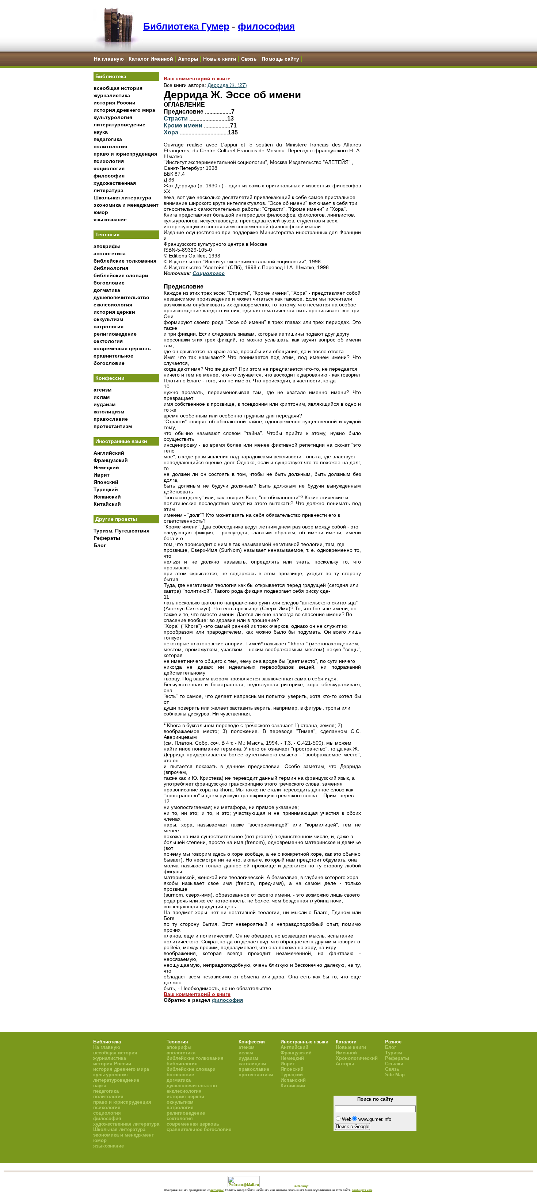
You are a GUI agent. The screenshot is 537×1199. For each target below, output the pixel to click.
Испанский (107, 497)
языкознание (110, 219)
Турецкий (106, 489)
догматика (107, 290)
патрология (108, 326)
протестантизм (113, 426)
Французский (111, 460)
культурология (113, 117)
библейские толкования (125, 261)
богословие (109, 283)
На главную (109, 59)
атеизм (102, 390)
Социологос (209, 273)
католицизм (109, 412)
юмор (101, 212)
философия (266, 26)
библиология (111, 268)
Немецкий (106, 467)
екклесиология (113, 305)
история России (115, 103)
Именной (346, 1052)
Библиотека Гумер (186, 26)
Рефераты (107, 538)
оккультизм (108, 319)
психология (109, 161)
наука (101, 132)
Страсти (176, 118)
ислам (102, 397)
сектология (108, 341)
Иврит (102, 475)
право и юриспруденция (125, 154)
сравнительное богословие (199, 1129)
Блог (100, 545)
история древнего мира (124, 110)
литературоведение (119, 124)
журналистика (112, 95)
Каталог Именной (151, 59)
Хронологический (357, 1058)
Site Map (395, 1074)
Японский (106, 482)
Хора (171, 132)
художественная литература (126, 1124)
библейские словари (121, 275)
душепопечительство (121, 297)
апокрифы (107, 246)
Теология (107, 234)
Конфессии (110, 378)
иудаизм (104, 404)
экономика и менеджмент (126, 205)
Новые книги (219, 59)
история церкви (114, 312)
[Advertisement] (126, 672)
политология (110, 146)
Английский (109, 453)
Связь (249, 59)
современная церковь (122, 348)
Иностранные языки (121, 441)
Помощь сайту (280, 59)
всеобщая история (118, 88)
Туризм (393, 1052)
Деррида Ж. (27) (227, 85)
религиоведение (115, 334)
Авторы (188, 59)
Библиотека (110, 76)
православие (111, 419)
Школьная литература (122, 198)
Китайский (107, 504)
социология (109, 168)
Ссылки (394, 1063)
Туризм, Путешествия (121, 531)
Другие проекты (116, 519)
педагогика (108, 139)
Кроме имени (183, 125)
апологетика (110, 253)
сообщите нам (362, 1190)
